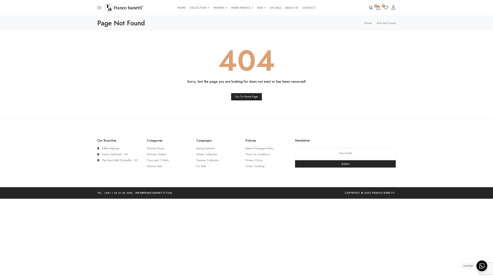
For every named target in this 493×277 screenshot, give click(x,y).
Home (181, 7)
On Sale (275, 7)
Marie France (240, 7)
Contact (309, 7)
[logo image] (124, 7)
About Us (291, 7)
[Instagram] (251, 193)
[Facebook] (244, 193)
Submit (345, 164)
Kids (260, 7)
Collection (198, 7)
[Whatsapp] (258, 193)
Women (218, 7)
